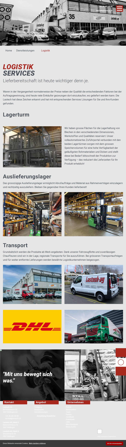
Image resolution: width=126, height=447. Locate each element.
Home (9, 50)
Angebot (41, 402)
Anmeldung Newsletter (46, 416)
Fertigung (38, 407)
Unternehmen (75, 402)
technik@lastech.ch (13, 418)
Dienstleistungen (25, 50)
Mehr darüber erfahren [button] (37, 443)
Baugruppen (39, 409)
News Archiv (71, 427)
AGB (98, 436)
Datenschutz (112, 436)
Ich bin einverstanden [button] (114, 443)
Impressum (104, 436)
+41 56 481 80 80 (12, 416)
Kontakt (9, 402)
